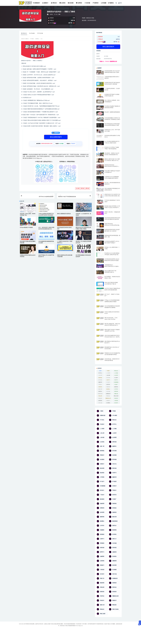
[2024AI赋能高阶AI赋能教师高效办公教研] (46, 234)
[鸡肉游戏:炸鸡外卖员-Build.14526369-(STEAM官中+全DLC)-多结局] (100, 166)
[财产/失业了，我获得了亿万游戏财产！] (100, 296)
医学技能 (100, 379)
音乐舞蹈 (108, 402)
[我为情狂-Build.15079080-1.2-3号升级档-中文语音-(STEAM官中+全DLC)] (100, 207)
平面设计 (100, 384)
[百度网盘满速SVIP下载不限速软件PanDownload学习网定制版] (100, 84)
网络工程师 (116, 395)
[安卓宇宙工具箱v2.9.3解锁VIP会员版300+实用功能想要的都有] (100, 290)
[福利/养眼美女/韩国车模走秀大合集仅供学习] (100, 343)
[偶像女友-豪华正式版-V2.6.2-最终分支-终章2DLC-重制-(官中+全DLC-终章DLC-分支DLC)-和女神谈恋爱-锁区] (100, 160)
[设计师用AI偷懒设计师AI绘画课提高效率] (84, 249)
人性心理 (100, 375)
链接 (88, 188)
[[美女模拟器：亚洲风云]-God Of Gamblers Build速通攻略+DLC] (100, 154)
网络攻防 (100, 398)
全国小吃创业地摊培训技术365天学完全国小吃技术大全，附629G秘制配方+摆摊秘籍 (112, 337)
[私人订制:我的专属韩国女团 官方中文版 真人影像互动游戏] (100, 143)
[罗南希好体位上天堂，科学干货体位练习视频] (100, 131)
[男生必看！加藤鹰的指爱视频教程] (100, 113)
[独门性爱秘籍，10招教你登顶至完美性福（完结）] (100, 277)
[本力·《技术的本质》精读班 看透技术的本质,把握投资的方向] (46, 220)
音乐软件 (116, 402)
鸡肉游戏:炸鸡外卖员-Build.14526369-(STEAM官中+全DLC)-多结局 (112, 166)
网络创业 (108, 395)
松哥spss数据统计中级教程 (26, 227)
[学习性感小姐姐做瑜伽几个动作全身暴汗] (100, 202)
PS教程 (108, 370)
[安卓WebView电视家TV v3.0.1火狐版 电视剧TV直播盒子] (100, 243)
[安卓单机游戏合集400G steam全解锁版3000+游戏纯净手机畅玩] (100, 261)
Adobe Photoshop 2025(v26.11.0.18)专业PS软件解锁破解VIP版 (112, 225)
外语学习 (116, 379)
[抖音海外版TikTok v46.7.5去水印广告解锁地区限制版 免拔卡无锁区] (100, 73)
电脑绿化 (112, 2)
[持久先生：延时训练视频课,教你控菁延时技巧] (100, 184)
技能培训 (108, 386)
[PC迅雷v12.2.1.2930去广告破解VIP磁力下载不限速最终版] (100, 149)
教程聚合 (51, 14)
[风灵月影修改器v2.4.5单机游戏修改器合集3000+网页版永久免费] (100, 125)
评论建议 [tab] (33, 33)
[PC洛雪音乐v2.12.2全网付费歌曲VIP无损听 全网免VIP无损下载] (100, 254)
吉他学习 (108, 379)
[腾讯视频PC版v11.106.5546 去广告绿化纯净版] (100, 349)
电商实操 (116, 391)
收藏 (78, 188)
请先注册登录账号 (56, 137)
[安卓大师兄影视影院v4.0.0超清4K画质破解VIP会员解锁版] (100, 308)
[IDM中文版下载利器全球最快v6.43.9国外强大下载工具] (100, 284)
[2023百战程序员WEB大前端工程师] (65, 221)
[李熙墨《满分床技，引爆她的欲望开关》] (100, 213)
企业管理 (116, 375)
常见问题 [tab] (41, 33)
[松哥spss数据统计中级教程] (28, 221)
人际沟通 (108, 375)
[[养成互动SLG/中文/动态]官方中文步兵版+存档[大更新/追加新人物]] (100, 196)
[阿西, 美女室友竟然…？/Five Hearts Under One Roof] (100, 319)
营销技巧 (108, 400)
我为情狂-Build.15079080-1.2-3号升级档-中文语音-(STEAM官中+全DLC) (112, 208)
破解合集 (116, 393)
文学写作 (116, 389)
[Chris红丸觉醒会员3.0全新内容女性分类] (100, 314)
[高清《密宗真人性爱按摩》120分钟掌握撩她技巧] (100, 101)
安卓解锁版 (116, 382)
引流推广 (116, 384)
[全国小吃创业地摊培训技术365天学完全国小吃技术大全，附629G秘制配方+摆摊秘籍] (100, 336)
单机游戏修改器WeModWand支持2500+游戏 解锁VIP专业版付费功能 (112, 219)
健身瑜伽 (100, 377)
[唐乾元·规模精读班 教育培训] (65, 206)
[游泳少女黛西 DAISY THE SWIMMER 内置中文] (100, 272)
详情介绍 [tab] (24, 33)
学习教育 (32, 38)
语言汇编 (100, 402)
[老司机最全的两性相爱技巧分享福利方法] (100, 136)
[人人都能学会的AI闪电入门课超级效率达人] (65, 235)
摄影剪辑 (116, 386)
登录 (121, 2)
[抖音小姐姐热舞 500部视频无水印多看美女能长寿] (100, 190)
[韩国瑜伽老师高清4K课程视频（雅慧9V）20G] (100, 237)
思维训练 (100, 386)
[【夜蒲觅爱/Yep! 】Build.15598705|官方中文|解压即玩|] (100, 266)
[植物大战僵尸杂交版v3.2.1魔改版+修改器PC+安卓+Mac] (100, 331)
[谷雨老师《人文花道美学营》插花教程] (84, 207)
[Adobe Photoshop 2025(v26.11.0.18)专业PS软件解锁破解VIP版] (100, 225)
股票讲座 (100, 400)
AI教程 (100, 370)
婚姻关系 (100, 382)
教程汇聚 (100, 389)
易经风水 (100, 391)
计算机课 (116, 400)
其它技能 (108, 377)
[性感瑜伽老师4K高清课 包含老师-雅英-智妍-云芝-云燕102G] (100, 231)
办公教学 (116, 377)
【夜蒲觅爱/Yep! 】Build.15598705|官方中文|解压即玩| (112, 266)
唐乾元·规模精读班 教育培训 (64, 213)
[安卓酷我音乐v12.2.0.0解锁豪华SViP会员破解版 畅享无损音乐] (100, 180)
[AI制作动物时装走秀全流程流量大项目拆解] (65, 247)
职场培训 (116, 398)
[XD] (48, 14)
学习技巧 (108, 382)
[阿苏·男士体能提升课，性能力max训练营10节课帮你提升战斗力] (100, 325)
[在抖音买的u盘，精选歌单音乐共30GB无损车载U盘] (100, 359)
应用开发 (108, 384)
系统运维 (100, 395)
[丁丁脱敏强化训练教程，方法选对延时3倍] (100, 90)
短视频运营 (108, 393)
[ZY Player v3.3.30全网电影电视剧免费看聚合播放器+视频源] (100, 301)
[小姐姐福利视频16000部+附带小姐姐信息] (100, 78)
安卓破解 (104, 2)
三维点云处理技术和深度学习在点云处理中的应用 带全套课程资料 (46, 215)
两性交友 (116, 370)
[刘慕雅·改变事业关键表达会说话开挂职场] (28, 252)
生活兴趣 (108, 391)
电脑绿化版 (100, 393)
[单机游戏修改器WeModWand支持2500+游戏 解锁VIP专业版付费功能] (100, 219)
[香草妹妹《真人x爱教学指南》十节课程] (100, 249)
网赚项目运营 (108, 398)
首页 (28, 38)
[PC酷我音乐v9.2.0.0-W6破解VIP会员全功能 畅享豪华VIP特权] (100, 353)
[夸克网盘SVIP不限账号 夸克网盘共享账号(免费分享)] (100, 96)
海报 (83, 188)
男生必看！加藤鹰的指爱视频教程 (112, 112)
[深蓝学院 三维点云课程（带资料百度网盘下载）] (28, 208)
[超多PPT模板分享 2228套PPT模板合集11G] (46, 248)
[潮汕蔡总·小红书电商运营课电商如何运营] (84, 235)
